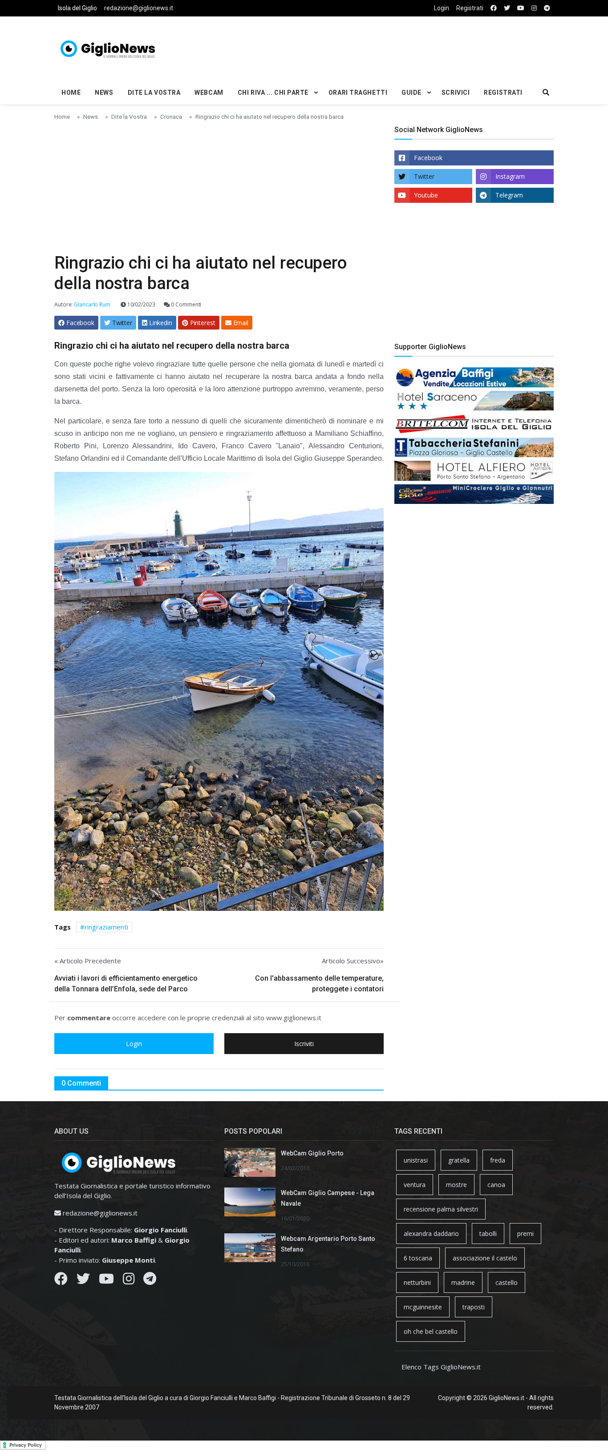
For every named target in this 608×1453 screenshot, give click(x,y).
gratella (459, 1160)
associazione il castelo (485, 1258)
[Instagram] (128, 1280)
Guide (411, 92)
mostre (456, 1184)
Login (441, 8)
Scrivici (456, 92)
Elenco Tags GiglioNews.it (441, 1366)
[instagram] (534, 8)
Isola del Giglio (77, 8)
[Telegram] (149, 1280)
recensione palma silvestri (441, 1209)
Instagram (510, 176)
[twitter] (507, 8)
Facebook (428, 157)
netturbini (417, 1282)
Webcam (209, 92)
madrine (463, 1282)
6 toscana (418, 1258)
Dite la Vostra (154, 92)
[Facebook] (61, 1280)
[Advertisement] (389, 47)
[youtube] (521, 8)
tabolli (488, 1233)
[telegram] (547, 8)
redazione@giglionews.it (138, 8)
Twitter (424, 176)
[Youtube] (106, 1280)
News (104, 92)
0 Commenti (185, 304)
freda (497, 1160)
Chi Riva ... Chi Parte (273, 92)
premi (525, 1233)
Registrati (469, 8)
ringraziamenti (106, 926)
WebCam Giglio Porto (312, 1153)
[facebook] (493, 8)
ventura (415, 1184)
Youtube (426, 195)
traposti (473, 1307)
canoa (496, 1184)
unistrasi (416, 1160)
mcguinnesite (423, 1307)
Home (71, 92)
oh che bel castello (431, 1331)
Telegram (509, 195)
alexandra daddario (431, 1233)
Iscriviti (304, 1043)
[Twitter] (83, 1280)
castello (506, 1282)
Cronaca (171, 116)
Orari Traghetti (357, 92)
